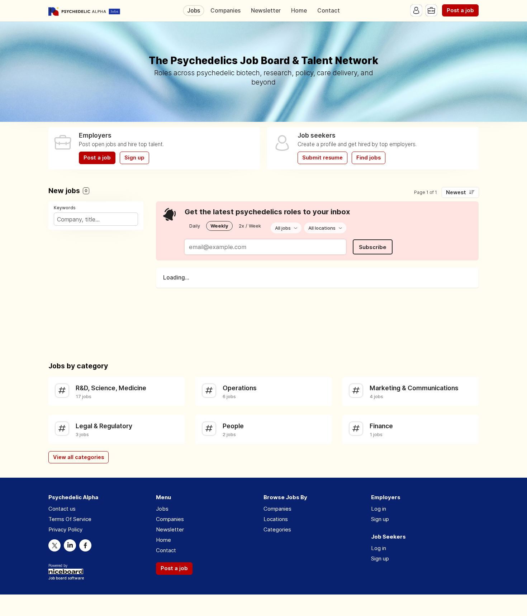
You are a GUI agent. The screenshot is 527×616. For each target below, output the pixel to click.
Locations (276, 519)
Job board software (66, 579)
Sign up (134, 157)
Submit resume (322, 157)
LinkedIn (70, 545)
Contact (328, 10)
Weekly (219, 226)
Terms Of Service (69, 519)
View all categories (78, 457)
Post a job (460, 10)
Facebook (85, 545)
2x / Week (250, 226)
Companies (225, 10)
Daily (194, 226)
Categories (277, 529)
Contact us (62, 508)
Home (299, 10)
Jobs (193, 10)
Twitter (54, 545)
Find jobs (368, 157)
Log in (378, 508)
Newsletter (266, 10)
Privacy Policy (65, 529)
